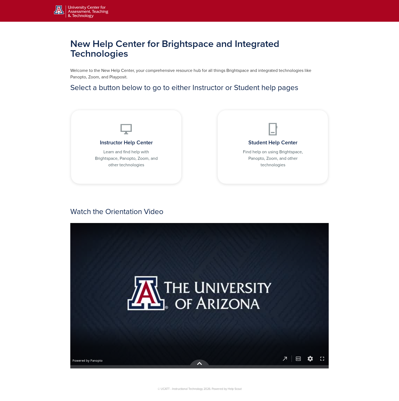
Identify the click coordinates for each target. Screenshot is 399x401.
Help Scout (235, 389)
